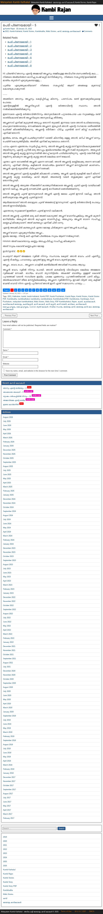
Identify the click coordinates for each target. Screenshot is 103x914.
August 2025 (8, 466)
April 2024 (7, 532)
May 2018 (7, 757)
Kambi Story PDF (10, 886)
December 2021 (9, 646)
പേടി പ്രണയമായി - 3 (20, 49)
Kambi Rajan (10, 29)
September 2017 (9, 789)
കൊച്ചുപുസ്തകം (9, 307)
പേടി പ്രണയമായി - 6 (20, 57)
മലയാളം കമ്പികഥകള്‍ (71, 31)
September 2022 (9, 609)
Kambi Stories (28, 31)
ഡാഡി (32, 307)
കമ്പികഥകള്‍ (81, 304)
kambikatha (35, 299)
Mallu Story (49, 302)
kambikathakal (46, 299)
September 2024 (9, 511)
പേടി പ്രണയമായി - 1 (19, 42)
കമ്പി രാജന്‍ (62, 304)
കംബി (80, 302)
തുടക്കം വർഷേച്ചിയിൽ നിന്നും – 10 (21, 396)
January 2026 (8, 446)
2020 (5, 841)
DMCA (91, 911)
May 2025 (7, 479)
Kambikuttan (74, 299)
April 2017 (7, 810)
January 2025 (8, 495)
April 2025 (7, 483)
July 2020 (7, 691)
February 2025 (8, 491)
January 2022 (8, 642)
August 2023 (8, 565)
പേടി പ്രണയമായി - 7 (20, 61)
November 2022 (9, 601)
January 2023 (8, 593)
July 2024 (7, 519)
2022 (7, 31)
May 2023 (7, 577)
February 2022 (8, 638)
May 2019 (7, 728)
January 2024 (8, 544)
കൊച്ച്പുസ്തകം (22, 307)
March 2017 (7, 814)
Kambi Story (8, 882)
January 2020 (8, 712)
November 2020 (9, 675)
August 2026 (8, 417)
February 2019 (8, 736)
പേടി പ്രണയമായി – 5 (19, 25)
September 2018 (9, 740)
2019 (5, 837)
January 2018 (8, 773)
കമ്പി (59, 31)
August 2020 (8, 687)
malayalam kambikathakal (23, 302)
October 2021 (8, 655)
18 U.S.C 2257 (80, 911)
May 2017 (7, 806)
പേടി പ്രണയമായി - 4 (20, 53)
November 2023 (9, 552)
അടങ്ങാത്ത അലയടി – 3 (18, 392)
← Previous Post (9, 316)
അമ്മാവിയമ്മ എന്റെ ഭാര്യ (18, 400)
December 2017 (9, 777)
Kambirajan (84, 299)
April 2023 (7, 581)
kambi (23, 296)
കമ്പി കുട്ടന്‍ (51, 304)
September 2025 (9, 462)
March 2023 (7, 585)
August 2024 (8, 515)
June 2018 (7, 753)
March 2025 (7, 487)
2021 (9, 296)
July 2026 (7, 421)
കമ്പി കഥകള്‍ (39, 304)
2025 (5, 861)
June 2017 (7, 802)
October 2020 (8, 679)
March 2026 (7, 438)
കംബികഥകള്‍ (89, 302)
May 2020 (7, 699)
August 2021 (8, 663)
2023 (5, 853)
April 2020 (7, 704)
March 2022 (7, 634)
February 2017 (8, 818)
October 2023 (8, 556)
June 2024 (7, 524)
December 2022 (9, 597)
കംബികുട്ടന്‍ (28, 304)
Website (6, 364)
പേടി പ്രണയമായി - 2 (20, 46)
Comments (88, 31)
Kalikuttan (16, 296)
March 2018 (7, 765)
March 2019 (7, 732)
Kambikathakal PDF (61, 299)
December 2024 (9, 499)
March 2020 (7, 708)
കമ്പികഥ (71, 304)
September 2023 (9, 560)
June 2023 (7, 573)
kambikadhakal (24, 299)
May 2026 (7, 429)
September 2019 (9, 716)
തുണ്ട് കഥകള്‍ (42, 307)
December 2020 (9, 671)
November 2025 (9, 454)
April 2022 (7, 630)
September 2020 (9, 683)
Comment (7, 329)
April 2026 (7, 434)
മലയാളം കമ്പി (69, 307)
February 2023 (8, 589)
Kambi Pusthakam (57, 296)
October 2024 (8, 507)
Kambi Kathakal (16, 31)
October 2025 (8, 458)
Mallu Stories (51, 31)
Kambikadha (40, 31)
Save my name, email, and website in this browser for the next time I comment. (37, 371)
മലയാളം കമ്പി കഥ (84, 307)
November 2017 (9, 781)
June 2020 (7, 695)
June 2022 (7, 622)
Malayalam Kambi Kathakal (15, 2)
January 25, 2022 (25, 29)
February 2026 (8, 442)
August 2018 (8, 745)
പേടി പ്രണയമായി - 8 (20, 65)
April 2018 (7, 761)
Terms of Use (66, 911)
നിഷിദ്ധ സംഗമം (55, 307)
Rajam (74, 302)
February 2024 (8, 540)
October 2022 (8, 605)
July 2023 (7, 569)
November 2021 (9, 650)
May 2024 (7, 528)
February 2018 (8, 769)
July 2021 (7, 667)
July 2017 (7, 798)
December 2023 (9, 548)
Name (6, 350)
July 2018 (7, 749)
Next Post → (95, 316)
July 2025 (7, 470)
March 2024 (7, 536)
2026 (5, 866)
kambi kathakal (33, 296)
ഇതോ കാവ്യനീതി (13, 404)
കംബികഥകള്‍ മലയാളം (12, 304)
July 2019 (7, 720)
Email (5, 357)
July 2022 (7, 618)
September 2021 (9, 659)
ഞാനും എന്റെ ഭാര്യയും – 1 (17, 388)
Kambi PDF (44, 296)
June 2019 (7, 724)
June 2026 (7, 425)
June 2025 (7, 474)
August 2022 (8, 614)
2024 (5, 857)
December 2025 (9, 450)
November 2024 (9, 503)
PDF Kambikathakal (63, 302)
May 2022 (7, 626)
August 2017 (8, 794)
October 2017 (8, 785)
